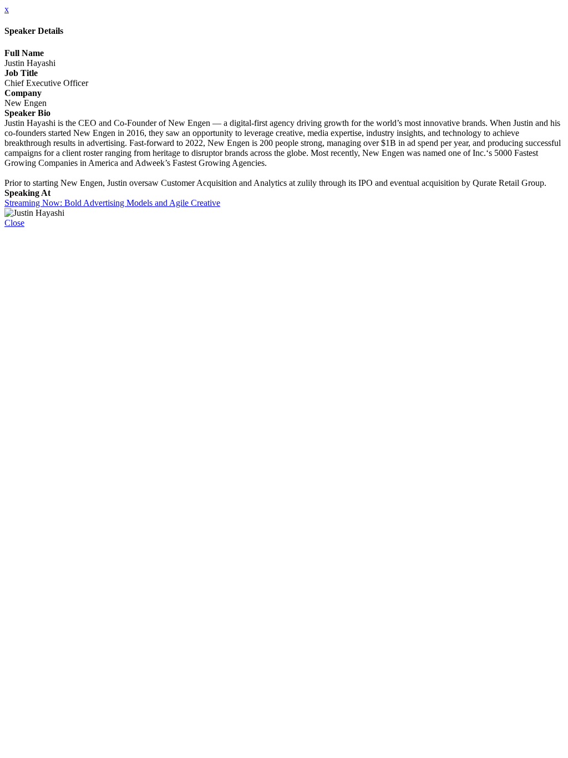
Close (14, 223)
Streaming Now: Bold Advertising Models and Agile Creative (112, 203)
